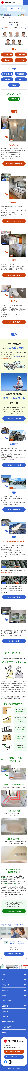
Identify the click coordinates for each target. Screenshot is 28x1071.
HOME (2, 17)
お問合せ (5, 1016)
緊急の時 (5, 1032)
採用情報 (5, 1011)
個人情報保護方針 (8, 1022)
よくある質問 (6, 1001)
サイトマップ (6, 1027)
